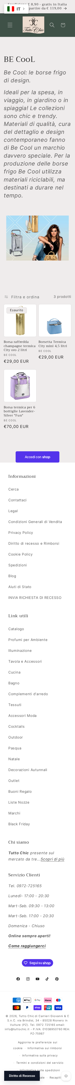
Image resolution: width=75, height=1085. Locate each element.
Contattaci (17, 500)
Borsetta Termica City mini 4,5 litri (53, 344)
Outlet (13, 781)
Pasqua (14, 748)
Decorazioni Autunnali (27, 770)
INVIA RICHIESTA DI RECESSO (35, 598)
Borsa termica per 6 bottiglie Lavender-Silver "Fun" (19, 411)
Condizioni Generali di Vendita (35, 522)
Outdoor (15, 737)
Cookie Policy (20, 554)
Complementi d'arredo (28, 694)
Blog (12, 576)
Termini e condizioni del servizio (40, 1062)
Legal (13, 511)
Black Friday (19, 824)
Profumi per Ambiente (28, 640)
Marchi (14, 813)
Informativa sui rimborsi (45, 1048)
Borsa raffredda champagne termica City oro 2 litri (20, 346)
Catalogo (16, 629)
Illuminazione (20, 650)
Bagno (14, 683)
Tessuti (14, 705)
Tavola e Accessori (25, 661)
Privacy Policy (20, 533)
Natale (14, 759)
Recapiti (55, 1077)
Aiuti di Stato (19, 587)
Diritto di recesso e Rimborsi (33, 543)
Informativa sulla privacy (40, 1055)
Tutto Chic (26, 1016)
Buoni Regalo (20, 791)
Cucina (14, 672)
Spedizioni (17, 565)
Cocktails (16, 726)
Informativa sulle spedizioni (40, 1070)
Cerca (13, 489)
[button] (10, 25)
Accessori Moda (22, 716)
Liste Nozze (19, 802)
